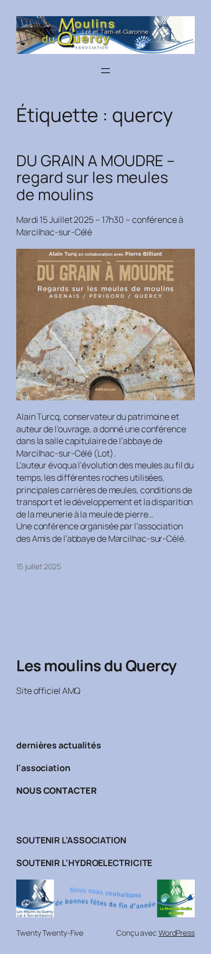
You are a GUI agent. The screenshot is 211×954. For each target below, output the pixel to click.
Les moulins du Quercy (96, 665)
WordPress (177, 933)
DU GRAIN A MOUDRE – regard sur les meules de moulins (95, 177)
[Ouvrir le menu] (105, 70)
